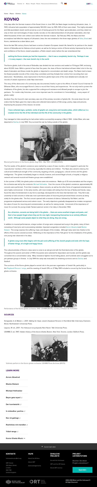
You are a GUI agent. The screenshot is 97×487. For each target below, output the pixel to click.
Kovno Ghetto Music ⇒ (15, 438)
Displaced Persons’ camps (16, 268)
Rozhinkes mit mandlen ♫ (17, 425)
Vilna (81, 39)
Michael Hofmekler (40, 184)
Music (28, 4)
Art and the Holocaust (57, 460)
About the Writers (34, 458)
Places (38, 4)
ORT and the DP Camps (57, 464)
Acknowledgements (34, 466)
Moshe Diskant (12, 384)
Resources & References (49, 4)
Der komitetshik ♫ (13, 404)
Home (6, 14)
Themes (21, 3)
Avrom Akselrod (72, 227)
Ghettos (18, 14)
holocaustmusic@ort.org (13, 458)
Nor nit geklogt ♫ (13, 418)
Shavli (86, 39)
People (33, 4)
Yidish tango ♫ (12, 431)
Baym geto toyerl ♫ (14, 397)
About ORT (31, 462)
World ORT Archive (56, 468)
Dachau (16, 122)
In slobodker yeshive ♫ (15, 411)
